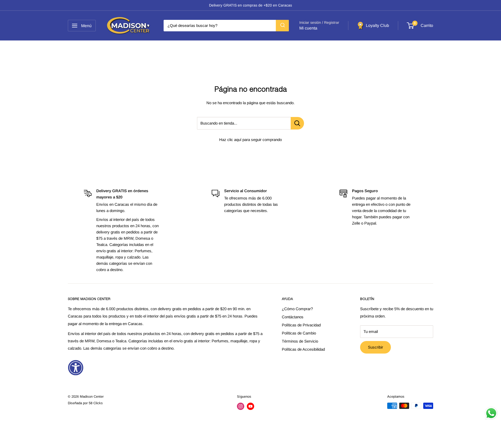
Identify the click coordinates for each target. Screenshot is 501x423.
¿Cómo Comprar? (297, 309)
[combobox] (226, 25)
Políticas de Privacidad (301, 325)
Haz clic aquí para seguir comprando (250, 139)
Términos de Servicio (300, 341)
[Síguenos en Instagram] (240, 406)
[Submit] (282, 25)
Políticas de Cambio (299, 333)
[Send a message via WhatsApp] (491, 413)
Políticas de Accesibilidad (303, 349)
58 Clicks (96, 403)
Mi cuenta (308, 28)
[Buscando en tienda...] (297, 123)
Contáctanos (292, 317)
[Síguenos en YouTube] (250, 406)
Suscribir (375, 347)
